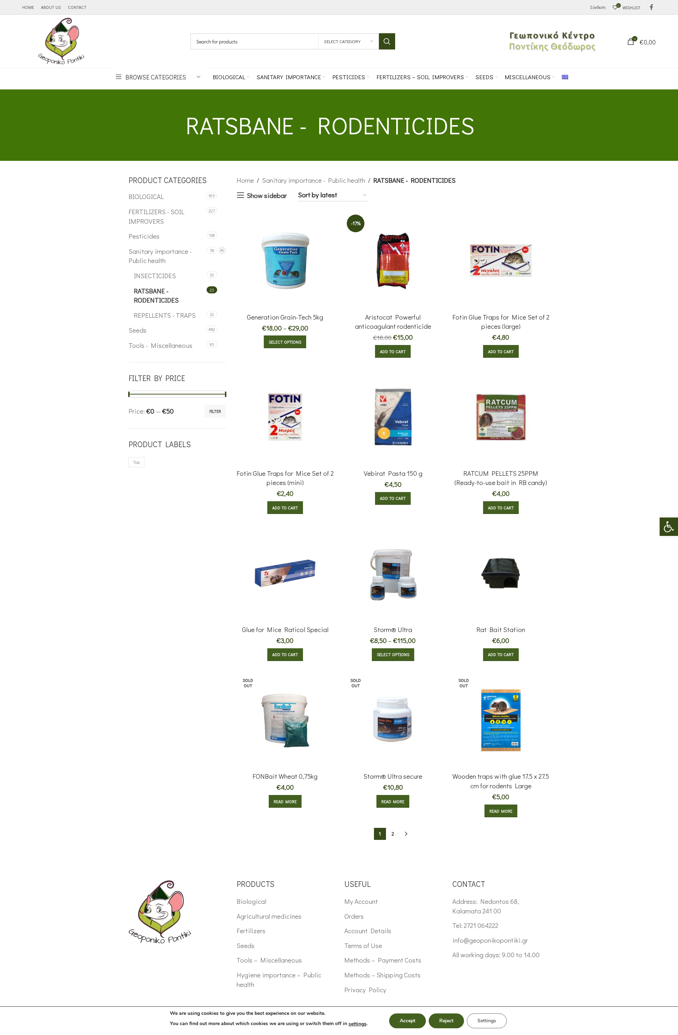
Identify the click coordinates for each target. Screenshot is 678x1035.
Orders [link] (354, 916)
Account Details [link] (367, 930)
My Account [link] (361, 901)
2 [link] (393, 833)
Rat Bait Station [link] (500, 629)
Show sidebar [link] (267, 195)
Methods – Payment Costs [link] (382, 959)
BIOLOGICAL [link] (146, 196)
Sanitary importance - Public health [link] (160, 256)
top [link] (136, 462)
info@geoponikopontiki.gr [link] (490, 940)
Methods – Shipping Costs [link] (382, 974)
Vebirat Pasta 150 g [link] (393, 473)
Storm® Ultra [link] (393, 629)
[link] (669, 527)
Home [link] (245, 180)
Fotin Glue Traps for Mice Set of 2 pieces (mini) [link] (285, 478)
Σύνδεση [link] (598, 7)
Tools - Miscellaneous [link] (160, 345)
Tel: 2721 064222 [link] (475, 925)
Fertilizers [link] (251, 930)
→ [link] (406, 834)
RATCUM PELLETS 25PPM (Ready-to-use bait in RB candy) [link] (500, 478)
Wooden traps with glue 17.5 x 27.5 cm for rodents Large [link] (500, 781)
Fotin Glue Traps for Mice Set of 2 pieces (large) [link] (500, 321)
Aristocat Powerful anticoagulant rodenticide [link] (393, 321)
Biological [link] (251, 901)
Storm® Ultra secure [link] (392, 776)
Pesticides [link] (144, 236)
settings (358, 1024)
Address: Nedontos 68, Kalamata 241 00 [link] (485, 906)
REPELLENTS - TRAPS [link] (165, 315)
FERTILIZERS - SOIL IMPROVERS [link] (156, 216)
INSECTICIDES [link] (155, 275)
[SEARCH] (387, 41)
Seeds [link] (138, 330)
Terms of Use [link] (363, 945)
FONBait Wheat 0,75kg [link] (284, 776)
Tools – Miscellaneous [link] (269, 959)
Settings (486, 1020)
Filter (215, 411)
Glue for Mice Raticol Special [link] (285, 629)
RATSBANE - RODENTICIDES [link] (156, 295)
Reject (446, 1020)
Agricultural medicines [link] (269, 916)
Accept (407, 1020)
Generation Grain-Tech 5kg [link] (285, 316)
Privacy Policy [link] (365, 989)
